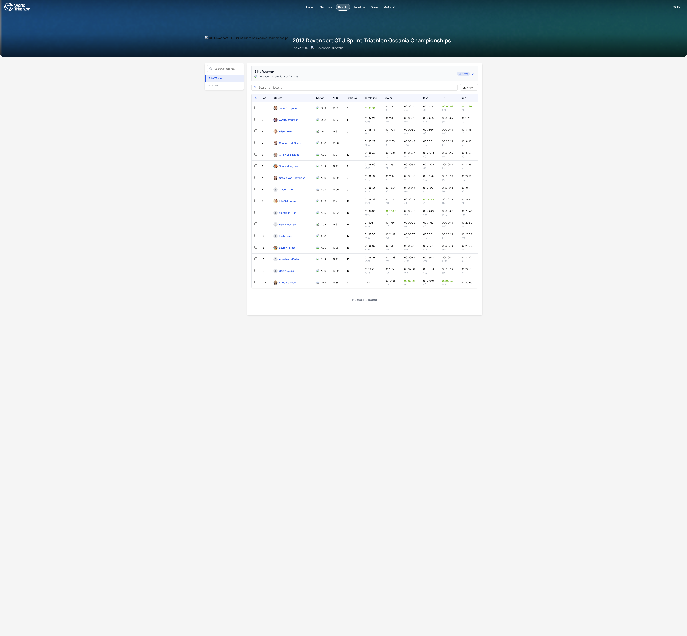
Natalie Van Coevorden (292, 178)
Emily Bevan (286, 236)
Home (309, 7)
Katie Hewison (287, 282)
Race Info (359, 7)
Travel (374, 7)
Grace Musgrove (288, 166)
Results (343, 7)
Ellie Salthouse (287, 201)
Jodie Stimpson (288, 108)
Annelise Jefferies (289, 259)
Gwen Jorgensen (288, 119)
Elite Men (213, 85)
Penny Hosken (287, 224)
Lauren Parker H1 (288, 247)
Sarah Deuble (286, 271)
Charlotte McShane (290, 143)
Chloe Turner (286, 189)
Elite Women (215, 78)
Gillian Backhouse (289, 154)
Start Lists (326, 7)
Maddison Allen (287, 212)
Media (387, 7)
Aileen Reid (285, 131)
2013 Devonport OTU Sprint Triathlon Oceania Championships (372, 40)
